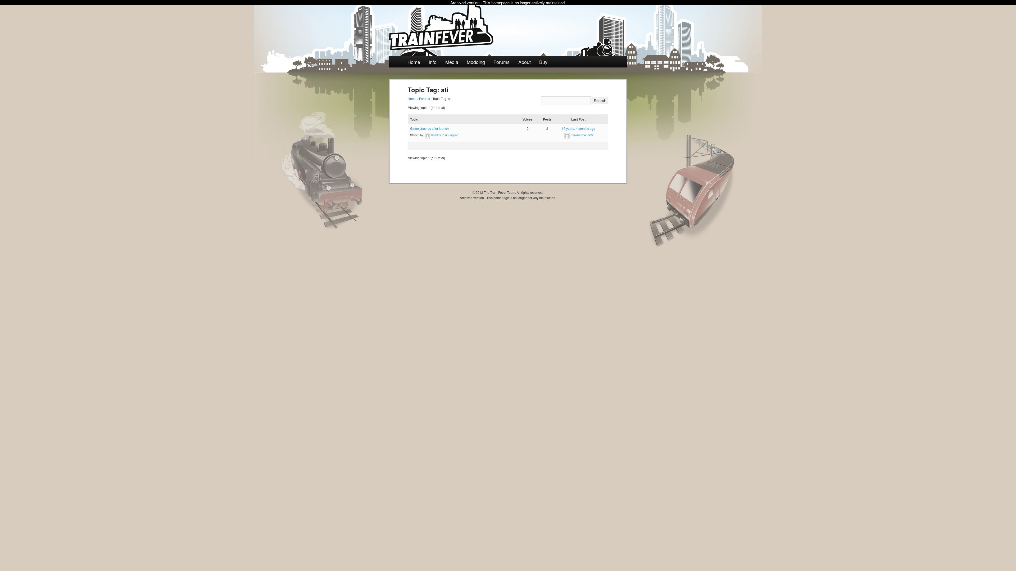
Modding (476, 61)
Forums (501, 61)
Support (453, 135)
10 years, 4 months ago (578, 128)
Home (413, 61)
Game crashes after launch (429, 128)
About (524, 61)
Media (451, 61)
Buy (543, 61)
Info (433, 61)
